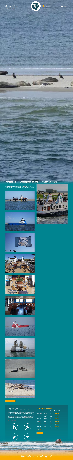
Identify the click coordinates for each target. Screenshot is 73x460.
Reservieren (57, 413)
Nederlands (62, 1)
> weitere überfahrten (40, 429)
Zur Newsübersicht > (10, 400)
